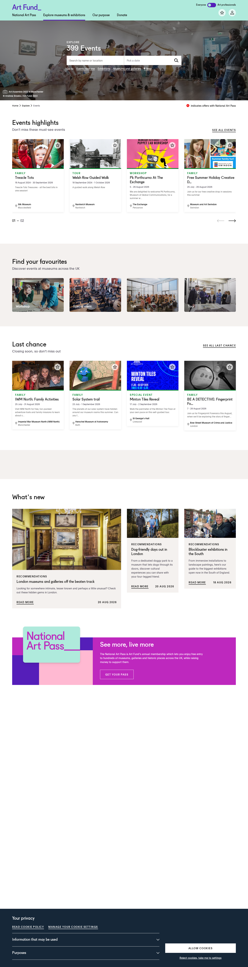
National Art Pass (24, 15)
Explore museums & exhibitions (64, 15)
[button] (117, 674)
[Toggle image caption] (6, 91)
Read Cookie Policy (28, 927)
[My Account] (232, 12)
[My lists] (222, 12)
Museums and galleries (127, 68)
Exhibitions (104, 68)
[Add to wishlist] (57, 145)
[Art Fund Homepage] (26, 6)
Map (149, 68)
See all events (224, 130)
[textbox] (152, 60)
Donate (122, 15)
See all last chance (219, 345)
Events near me (85, 68)
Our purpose (101, 15)
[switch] (211, 5)
